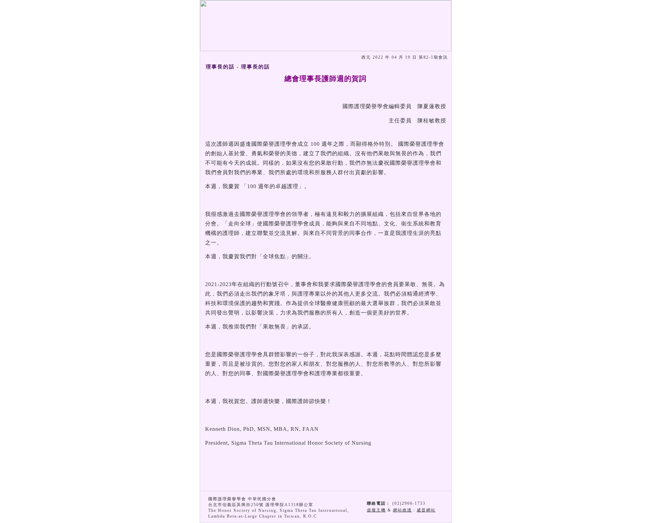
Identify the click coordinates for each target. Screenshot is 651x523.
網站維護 (402, 510)
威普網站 (426, 510)
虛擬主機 (376, 510)
